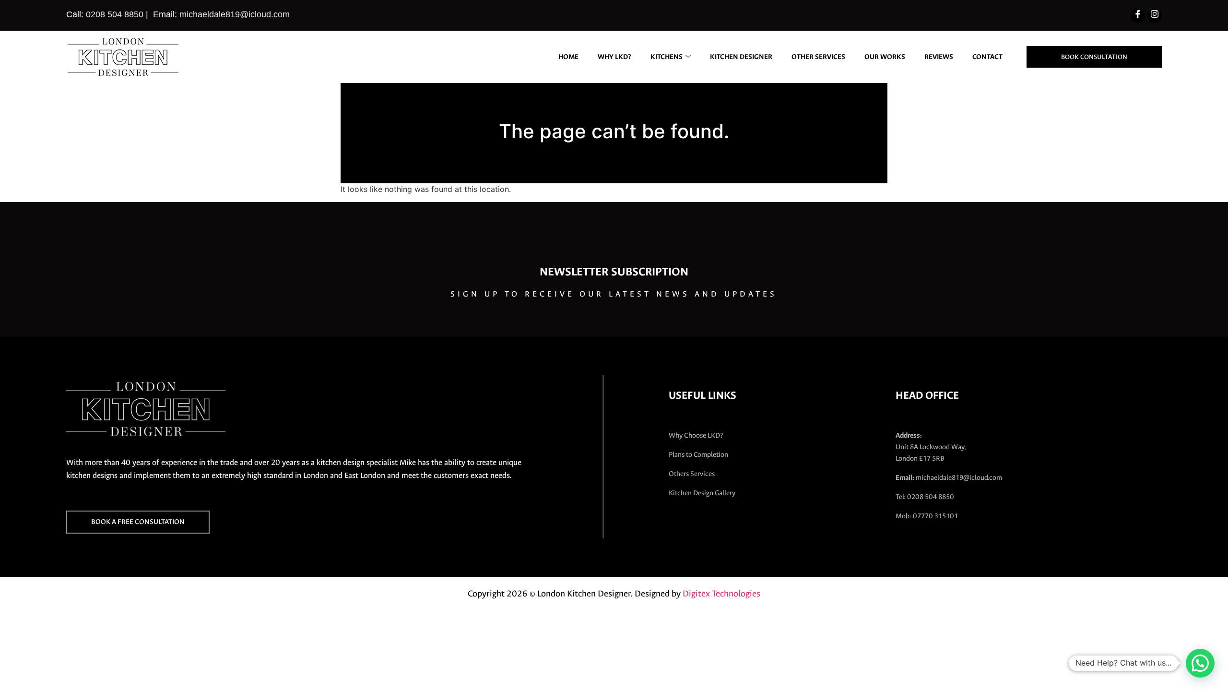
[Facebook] (1138, 16)
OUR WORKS (884, 56)
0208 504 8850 (114, 14)
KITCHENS (666, 56)
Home (568, 56)
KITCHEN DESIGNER (741, 56)
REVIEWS (938, 56)
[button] (1200, 663)
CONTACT (987, 56)
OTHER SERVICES (818, 56)
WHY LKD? (614, 56)
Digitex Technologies (721, 593)
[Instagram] (1154, 16)
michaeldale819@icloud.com (234, 14)
